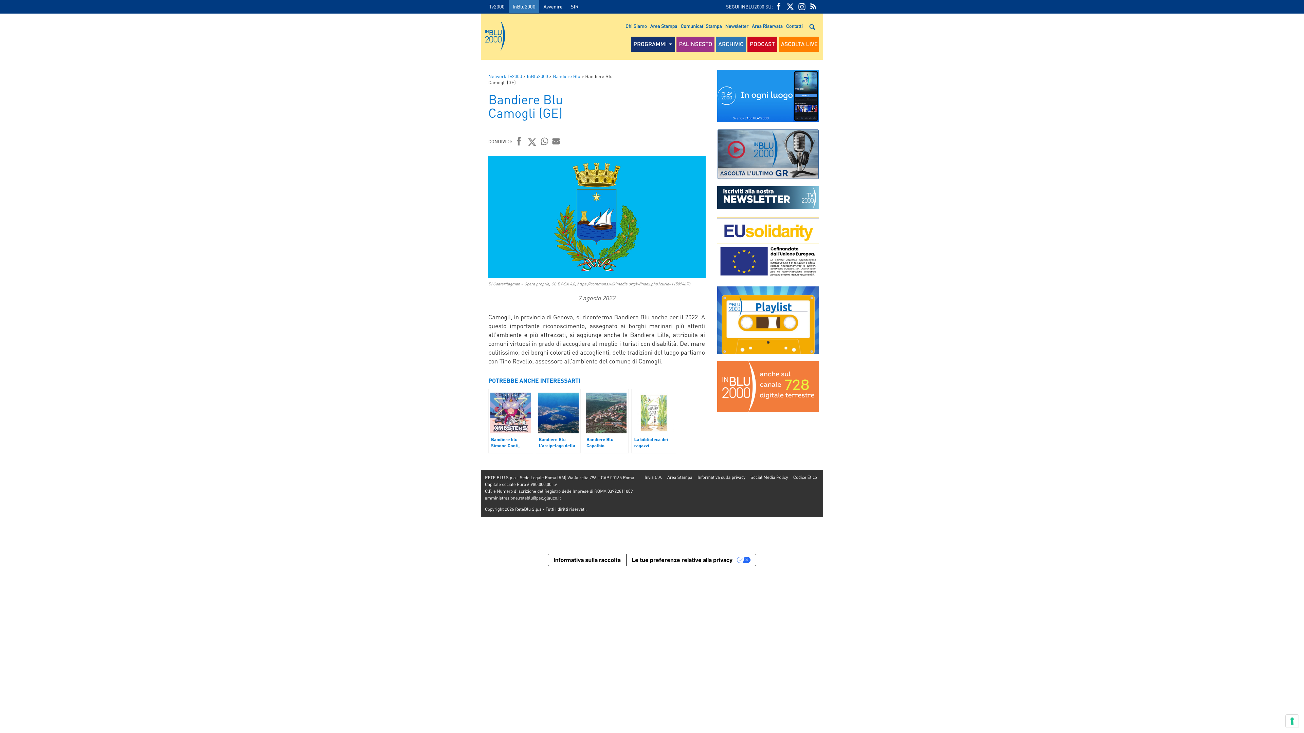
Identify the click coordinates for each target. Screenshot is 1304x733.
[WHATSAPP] (544, 141)
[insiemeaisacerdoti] (240, 289)
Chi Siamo (636, 26)
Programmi (650, 44)
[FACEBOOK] (778, 6)
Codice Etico (805, 477)
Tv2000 (497, 6)
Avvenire (552, 6)
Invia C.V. (653, 477)
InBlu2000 (524, 6)
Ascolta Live (799, 44)
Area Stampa (663, 26)
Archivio (731, 44)
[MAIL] (556, 141)
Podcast (762, 44)
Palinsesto (695, 44)
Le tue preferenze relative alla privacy (682, 560)
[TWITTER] (790, 6)
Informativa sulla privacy (721, 477)
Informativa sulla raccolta (587, 560)
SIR (575, 6)
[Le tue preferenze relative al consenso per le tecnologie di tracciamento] (1292, 721)
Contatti (794, 26)
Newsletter (736, 26)
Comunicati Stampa (701, 26)
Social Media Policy (769, 477)
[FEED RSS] (813, 6)
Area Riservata (767, 26)
